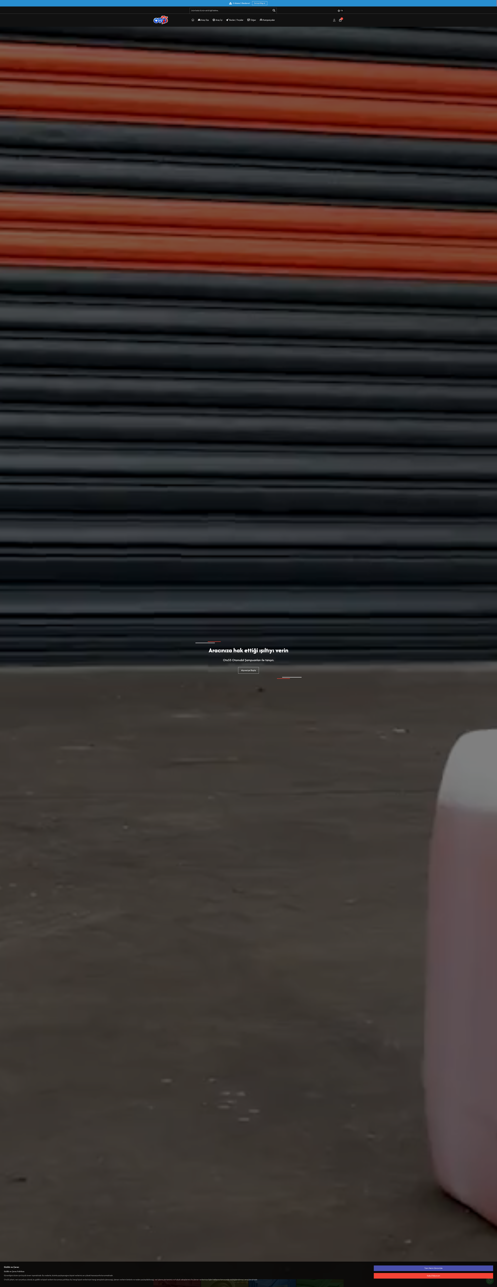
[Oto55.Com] (193, 20)
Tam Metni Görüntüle (433, 1268)
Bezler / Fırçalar (236, 20)
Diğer (253, 20)
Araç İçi (219, 20)
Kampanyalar (269, 20)
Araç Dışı (205, 20)
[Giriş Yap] (334, 20)
